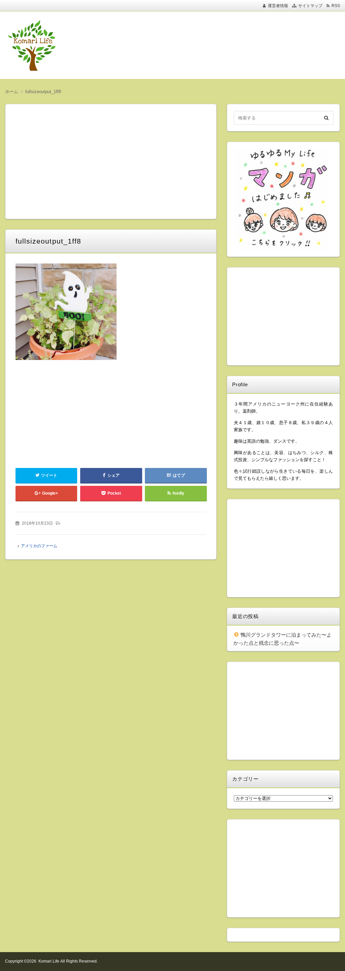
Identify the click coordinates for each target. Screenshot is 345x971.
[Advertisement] (212, 45)
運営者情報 (278, 5)
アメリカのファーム (39, 546)
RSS (336, 5)
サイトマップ (310, 5)
